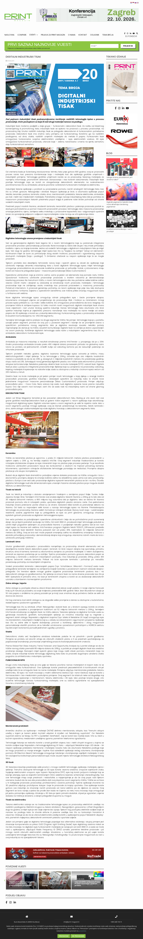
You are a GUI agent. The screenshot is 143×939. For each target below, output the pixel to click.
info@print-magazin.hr (71, 922)
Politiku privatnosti (43, 48)
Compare (21, 35)
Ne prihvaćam (78, 936)
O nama (71, 35)
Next (105, 880)
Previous (5, 880)
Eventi (32, 34)
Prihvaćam (63, 936)
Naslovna (9, 35)
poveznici (82, 931)
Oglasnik (94, 35)
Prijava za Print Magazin (53, 35)
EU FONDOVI (131, 36)
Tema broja (107, 35)
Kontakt (83, 35)
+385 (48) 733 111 (116, 922)
